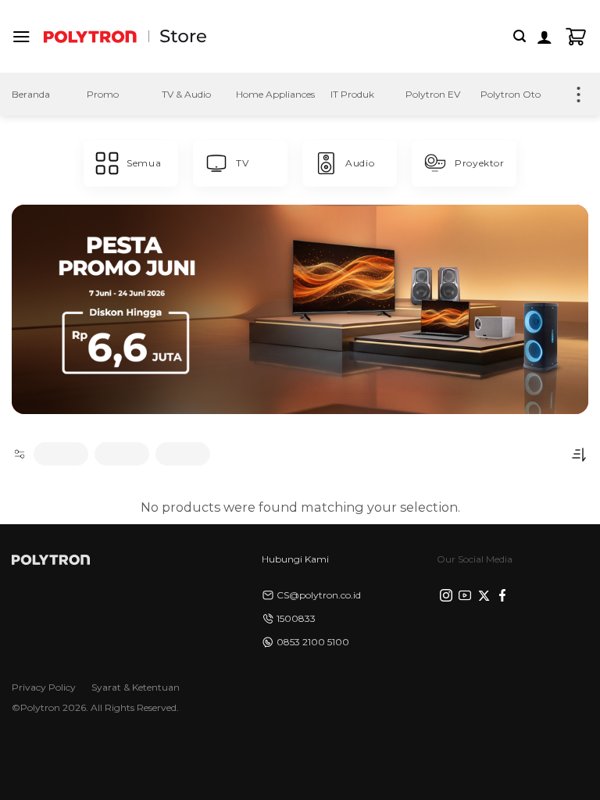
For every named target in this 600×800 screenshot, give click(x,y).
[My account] (544, 37)
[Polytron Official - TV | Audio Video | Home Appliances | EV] (90, 36)
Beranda (31, 94)
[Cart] (575, 36)
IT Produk (352, 94)
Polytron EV (432, 94)
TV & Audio (186, 94)
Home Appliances (275, 94)
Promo (103, 94)
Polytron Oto (510, 94)
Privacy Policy (44, 687)
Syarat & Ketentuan (135, 687)
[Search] (519, 36)
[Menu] (21, 36)
